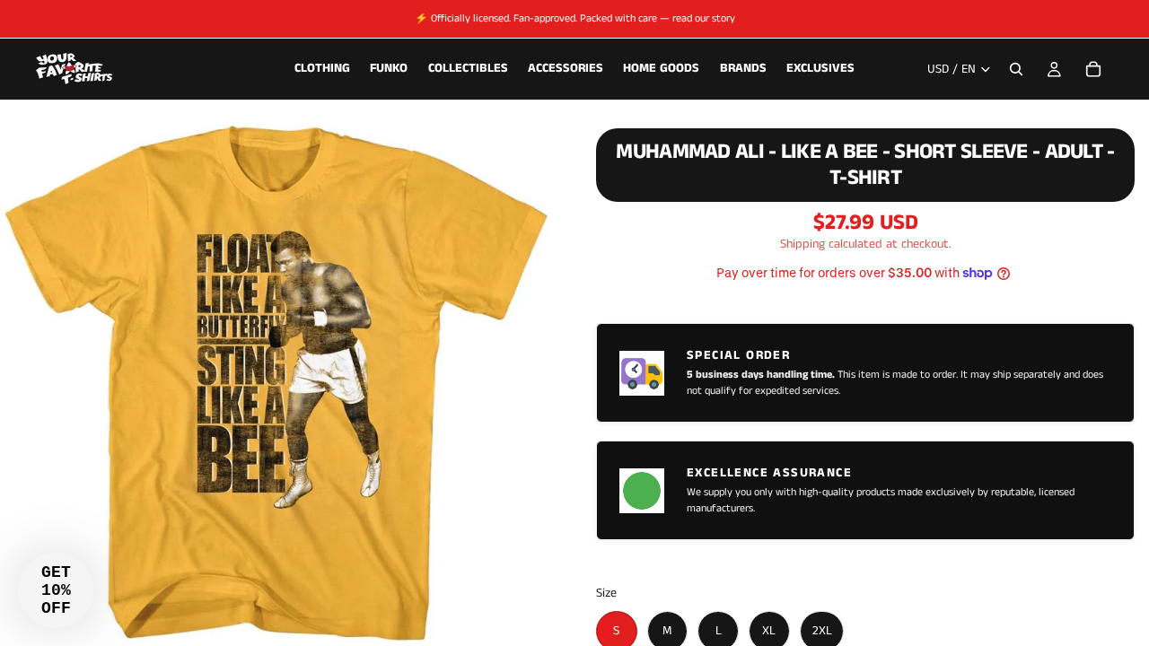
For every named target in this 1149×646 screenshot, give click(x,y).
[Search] (1016, 69)
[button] (55, 590)
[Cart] (1093, 69)
